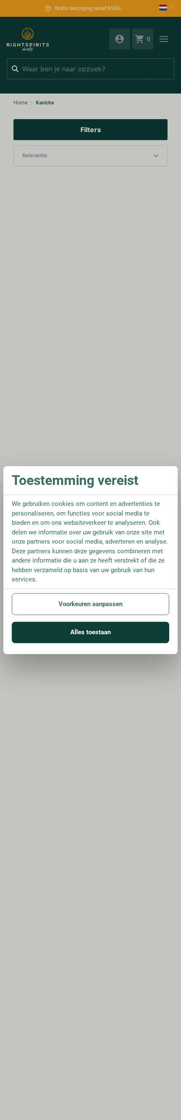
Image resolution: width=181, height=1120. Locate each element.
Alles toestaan (90, 632)
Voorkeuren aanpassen (90, 604)
